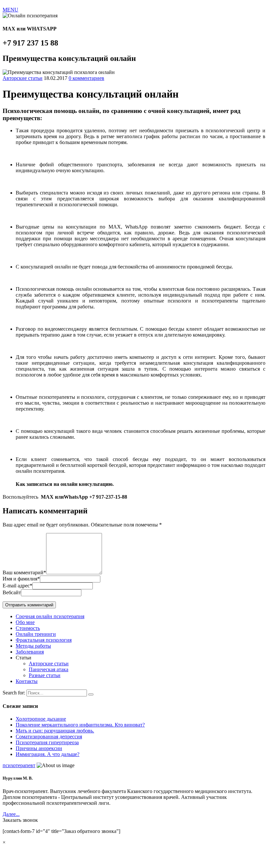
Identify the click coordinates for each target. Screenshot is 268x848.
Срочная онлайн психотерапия (50, 616)
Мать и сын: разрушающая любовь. (55, 730)
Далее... (11, 814)
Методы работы (33, 646)
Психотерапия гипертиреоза (47, 742)
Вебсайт (12, 592)
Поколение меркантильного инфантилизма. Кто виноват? (80, 725)
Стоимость (28, 628)
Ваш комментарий (24, 572)
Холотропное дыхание (41, 719)
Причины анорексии (39, 748)
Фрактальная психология (44, 640)
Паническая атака (48, 669)
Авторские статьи (22, 78)
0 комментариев (86, 78)
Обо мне (25, 622)
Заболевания (30, 651)
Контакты (27, 681)
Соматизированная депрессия (49, 736)
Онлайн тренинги (36, 634)
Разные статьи (44, 675)
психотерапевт (19, 765)
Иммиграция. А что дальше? (47, 754)
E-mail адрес (17, 585)
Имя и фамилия (21, 578)
